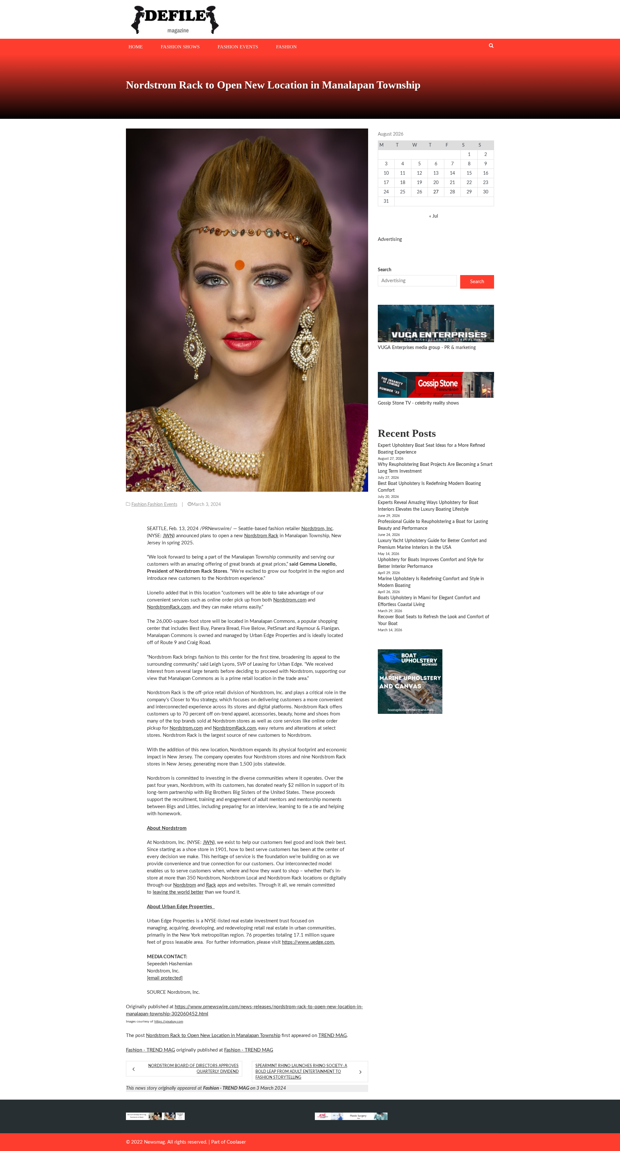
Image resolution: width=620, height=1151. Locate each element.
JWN (168, 535)
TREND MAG (332, 1035)
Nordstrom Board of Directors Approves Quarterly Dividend (193, 1069)
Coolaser (236, 1142)
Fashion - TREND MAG (150, 1050)
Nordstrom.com (289, 600)
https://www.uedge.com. (308, 942)
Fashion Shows (180, 46)
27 (436, 192)
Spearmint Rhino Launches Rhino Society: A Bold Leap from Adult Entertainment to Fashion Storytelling (301, 1071)
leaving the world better (178, 892)
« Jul (433, 216)
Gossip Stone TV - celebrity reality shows (418, 403)
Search (384, 270)
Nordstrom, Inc (317, 528)
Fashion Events (238, 46)
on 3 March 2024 (244, 1088)
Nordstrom (184, 885)
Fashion (286, 46)
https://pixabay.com (168, 1021)
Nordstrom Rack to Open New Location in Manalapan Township (213, 1035)
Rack (211, 885)
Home (136, 46)
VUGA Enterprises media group (409, 347)
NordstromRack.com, (169, 607)
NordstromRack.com (234, 728)
